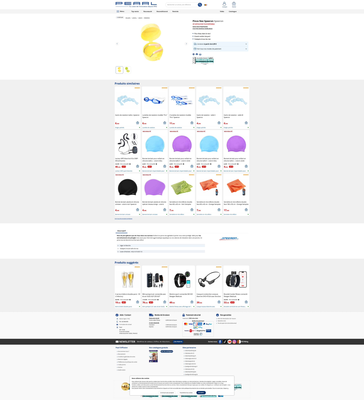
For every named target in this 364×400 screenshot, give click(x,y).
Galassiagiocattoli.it (190, 364)
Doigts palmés (119, 127)
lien (222, 383)
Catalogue (233, 11)
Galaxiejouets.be (189, 369)
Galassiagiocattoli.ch (190, 358)
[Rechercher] (200, 5)
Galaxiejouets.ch (189, 353)
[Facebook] (194, 54)
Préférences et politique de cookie (127, 362)
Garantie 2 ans (222, 321)
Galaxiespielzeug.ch (190, 356)
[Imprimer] (197, 54)
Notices (120, 367)
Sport (140, 18)
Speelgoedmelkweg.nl (191, 366)
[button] (220, 44)
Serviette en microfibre (176, 214)
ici (227, 388)
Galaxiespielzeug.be (190, 372)
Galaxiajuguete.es (190, 361)
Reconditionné (162, 11)
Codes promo (122, 364)
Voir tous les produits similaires (123, 218)
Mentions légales (122, 359)
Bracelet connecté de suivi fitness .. (235, 306)
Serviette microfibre (230, 214)
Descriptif (121, 231)
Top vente (135, 11)
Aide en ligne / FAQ (124, 319)
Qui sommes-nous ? (123, 351)
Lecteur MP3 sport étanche (123, 171)
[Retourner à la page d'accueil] (136, 5)
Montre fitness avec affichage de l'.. (180, 306)
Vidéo (222, 11)
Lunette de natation (148, 127)
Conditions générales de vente (126, 357)
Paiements (190, 318)
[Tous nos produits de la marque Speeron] (228, 237)
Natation (147, 18)
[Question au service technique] (200, 54)
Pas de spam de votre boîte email (227, 323)
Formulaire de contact (125, 324)
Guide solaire (121, 370)
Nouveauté (147, 11)
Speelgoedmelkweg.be (191, 374)
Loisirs (134, 18)
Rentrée (175, 11)
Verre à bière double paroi (123, 306)
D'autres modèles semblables (202, 29)
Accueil (128, 18)
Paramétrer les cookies (186, 392)
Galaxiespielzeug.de (190, 350)
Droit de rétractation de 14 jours (227, 318)
